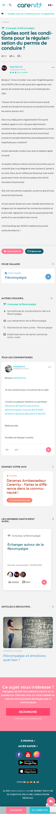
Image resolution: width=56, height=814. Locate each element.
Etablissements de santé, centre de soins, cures (27, 336)
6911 (28, 582)
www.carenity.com (20, 791)
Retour (6, 22)
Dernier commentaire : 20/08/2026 (24, 565)
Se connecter (40, 810)
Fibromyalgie (16, 278)
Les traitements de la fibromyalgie (26, 320)
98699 (15, 582)
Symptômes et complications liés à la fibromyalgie (28, 312)
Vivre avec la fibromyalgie (19, 28)
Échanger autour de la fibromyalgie (25, 547)
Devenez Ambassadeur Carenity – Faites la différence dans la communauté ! (27, 487)
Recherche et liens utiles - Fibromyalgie (29, 327)
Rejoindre (28, 712)
